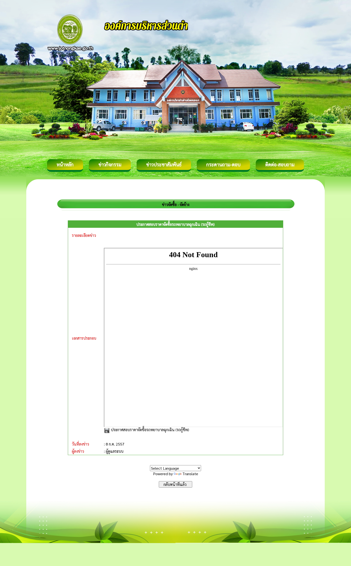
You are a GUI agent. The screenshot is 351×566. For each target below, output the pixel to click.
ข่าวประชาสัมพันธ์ (163, 164)
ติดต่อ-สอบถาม (279, 164)
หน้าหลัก (65, 164)
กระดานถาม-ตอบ (223, 164)
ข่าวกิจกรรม (109, 164)
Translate (190, 473)
